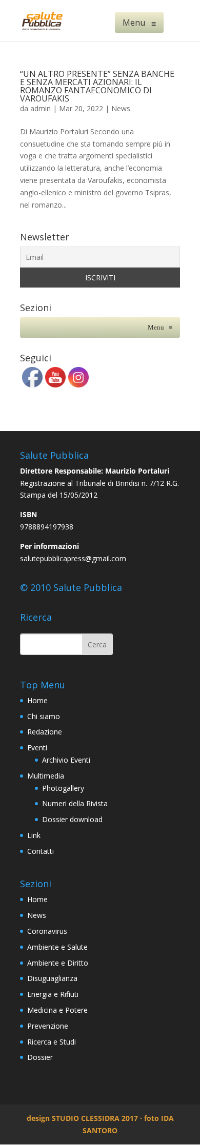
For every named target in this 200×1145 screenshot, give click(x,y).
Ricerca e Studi (51, 1042)
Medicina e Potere (57, 1010)
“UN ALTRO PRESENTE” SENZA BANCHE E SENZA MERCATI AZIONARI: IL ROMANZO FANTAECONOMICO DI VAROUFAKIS (97, 86)
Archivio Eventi (66, 760)
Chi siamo (43, 716)
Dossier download (72, 819)
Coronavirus (47, 931)
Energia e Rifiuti (52, 994)
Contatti (40, 851)
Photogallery (63, 788)
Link (34, 835)
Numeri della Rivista (75, 803)
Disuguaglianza (52, 978)
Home (37, 700)
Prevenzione (47, 1026)
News (120, 108)
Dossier (40, 1057)
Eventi (37, 747)
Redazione (44, 732)
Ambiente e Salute (57, 947)
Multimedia (45, 776)
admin (40, 108)
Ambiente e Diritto (57, 963)
